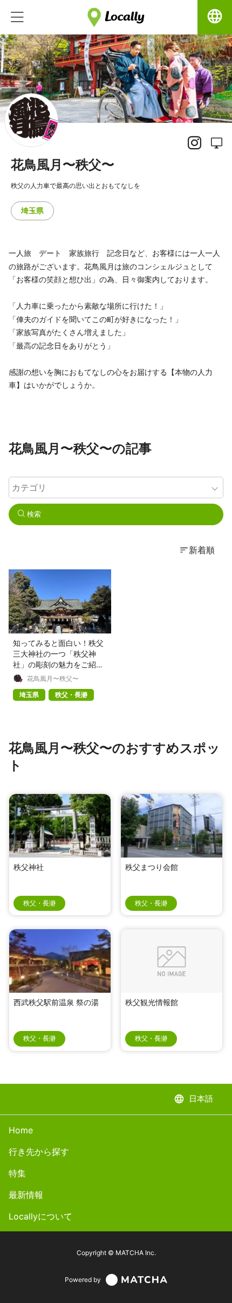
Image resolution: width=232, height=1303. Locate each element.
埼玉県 (32, 210)
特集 (17, 1173)
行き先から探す (39, 1151)
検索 (33, 514)
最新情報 (26, 1194)
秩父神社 (28, 867)
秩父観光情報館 (151, 1002)
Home (21, 1130)
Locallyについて (40, 1216)
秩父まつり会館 (151, 867)
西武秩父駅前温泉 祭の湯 (56, 1002)
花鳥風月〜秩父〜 (53, 678)
